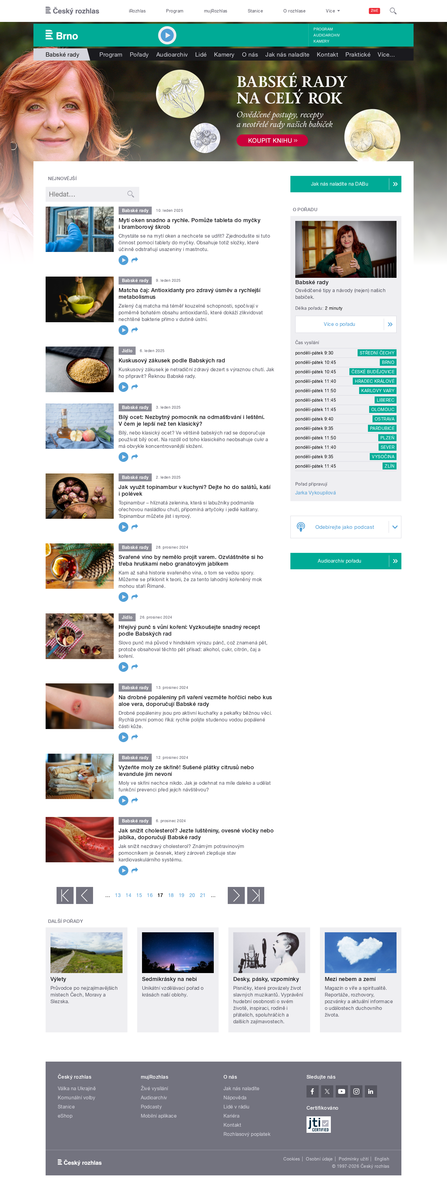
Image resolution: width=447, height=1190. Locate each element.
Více (386, 54)
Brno (388, 362)
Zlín (389, 466)
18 (171, 895)
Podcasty (151, 1107)
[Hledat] (393, 11)
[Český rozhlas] (72, 11)
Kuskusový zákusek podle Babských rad (172, 360)
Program (174, 11)
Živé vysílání (154, 1088)
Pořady (139, 54)
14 (128, 895)
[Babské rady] (223, 111)
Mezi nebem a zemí (350, 979)
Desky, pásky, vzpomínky (266, 979)
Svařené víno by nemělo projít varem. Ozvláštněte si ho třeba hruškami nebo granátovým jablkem (191, 560)
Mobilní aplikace (159, 1116)
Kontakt (327, 54)
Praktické (357, 54)
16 (150, 895)
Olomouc (382, 409)
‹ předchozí (84, 895)
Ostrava (384, 419)
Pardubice (382, 428)
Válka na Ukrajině (77, 1088)
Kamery (321, 41)
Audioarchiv (327, 35)
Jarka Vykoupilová (315, 493)
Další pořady (65, 921)
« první (65, 895)
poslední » (255, 895)
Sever (387, 447)
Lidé (201, 54)
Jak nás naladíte (287, 54)
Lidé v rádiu (237, 1107)
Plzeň (387, 437)
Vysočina (383, 456)
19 (182, 895)
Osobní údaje (319, 1159)
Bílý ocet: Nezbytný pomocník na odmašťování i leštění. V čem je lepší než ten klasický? (192, 420)
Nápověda (235, 1098)
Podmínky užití (354, 1159)
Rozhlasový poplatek (247, 1134)
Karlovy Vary (377, 390)
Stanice (255, 11)
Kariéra (231, 1116)
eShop (65, 1116)
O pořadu (305, 209)
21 (203, 895)
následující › (236, 895)
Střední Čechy (377, 353)
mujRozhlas (215, 11)
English (382, 1159)
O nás (250, 54)
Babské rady (311, 282)
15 (139, 895)
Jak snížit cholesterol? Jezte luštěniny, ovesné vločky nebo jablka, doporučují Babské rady (196, 833)
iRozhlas (137, 11)
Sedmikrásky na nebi (169, 979)
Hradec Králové (374, 381)
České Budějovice (373, 371)
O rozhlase (294, 11)
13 (118, 895)
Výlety (58, 979)
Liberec (385, 400)
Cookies (291, 1159)
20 (192, 895)
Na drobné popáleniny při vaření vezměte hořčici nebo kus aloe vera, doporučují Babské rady (195, 700)
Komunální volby (76, 1098)
